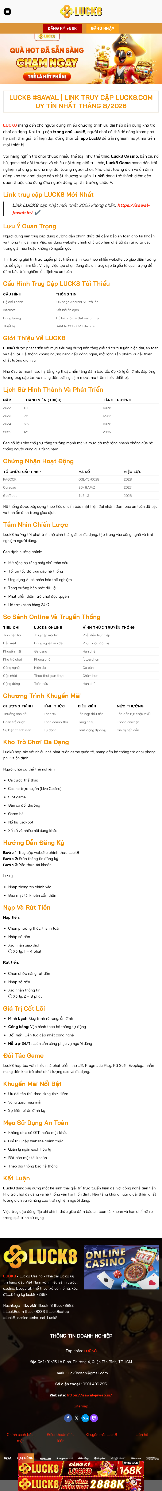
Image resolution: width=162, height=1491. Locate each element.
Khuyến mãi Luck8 (101, 1434)
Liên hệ (142, 1434)
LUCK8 (9, 1276)
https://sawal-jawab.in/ (89, 1395)
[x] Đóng (26, 1458)
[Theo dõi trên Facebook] (68, 1418)
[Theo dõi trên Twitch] (94, 1418)
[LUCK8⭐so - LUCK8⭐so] (81, 12)
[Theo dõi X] (77, 1418)
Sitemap (81, 1406)
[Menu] (7, 12)
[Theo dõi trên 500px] (85, 1418)
